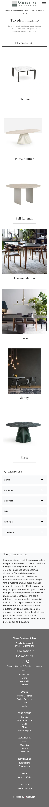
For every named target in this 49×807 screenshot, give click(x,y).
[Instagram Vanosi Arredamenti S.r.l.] (27, 661)
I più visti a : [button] (9, 532)
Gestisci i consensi (33, 666)
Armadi (25, 748)
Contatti (24, 685)
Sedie (24, 706)
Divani (24, 727)
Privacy (10, 666)
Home (7, 11)
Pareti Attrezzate (24, 720)
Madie (24, 724)
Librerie (24, 717)
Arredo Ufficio (24, 777)
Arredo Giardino (24, 788)
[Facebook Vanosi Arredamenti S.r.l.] (22, 661)
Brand (24, 678)
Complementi (24, 766)
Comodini (24, 745)
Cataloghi (24, 681)
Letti (24, 742)
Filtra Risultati (22, 43)
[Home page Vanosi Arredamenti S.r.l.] (24, 4)
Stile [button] (6, 511)
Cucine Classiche (24, 699)
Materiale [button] (8, 500)
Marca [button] (7, 479)
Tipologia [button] (8, 521)
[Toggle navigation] (44, 3)
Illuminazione (24, 763)
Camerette (24, 752)
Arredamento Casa (20, 11)
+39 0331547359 (26, 651)
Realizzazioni (24, 674)
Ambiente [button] (8, 490)
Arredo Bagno (24, 731)
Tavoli (33, 11)
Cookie (18, 666)
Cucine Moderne (24, 696)
